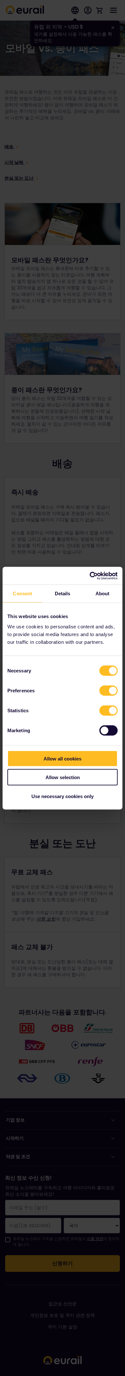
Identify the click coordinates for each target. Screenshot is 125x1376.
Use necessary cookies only (62, 796)
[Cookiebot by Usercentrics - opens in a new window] (90, 575)
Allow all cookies (62, 758)
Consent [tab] (22, 593)
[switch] (108, 690)
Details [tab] (63, 593)
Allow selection (63, 777)
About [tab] (103, 593)
